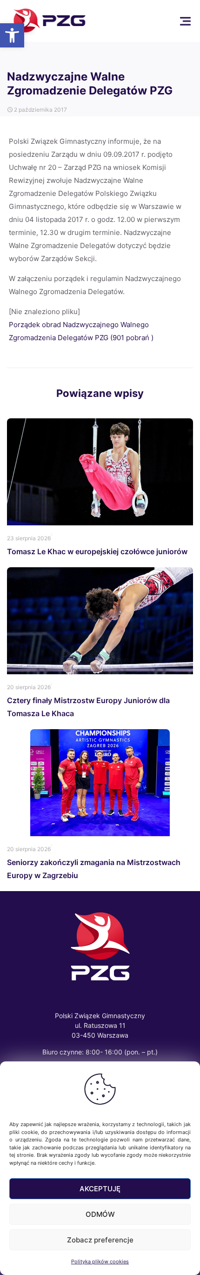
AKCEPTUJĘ (100, 1188)
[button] (12, 35)
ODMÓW (100, 1214)
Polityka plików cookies (100, 1261)
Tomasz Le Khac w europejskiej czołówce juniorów (97, 551)
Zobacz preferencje (100, 1239)
